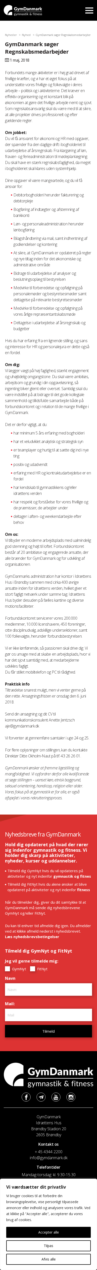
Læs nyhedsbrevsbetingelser (32, 936)
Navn (11, 978)
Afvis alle (49, 1259)
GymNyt (18, 968)
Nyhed (26, 35)
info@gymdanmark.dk (48, 1157)
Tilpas (48, 1245)
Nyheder (11, 35)
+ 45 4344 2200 (48, 1151)
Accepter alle (48, 1232)
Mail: (11, 1003)
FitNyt (42, 968)
